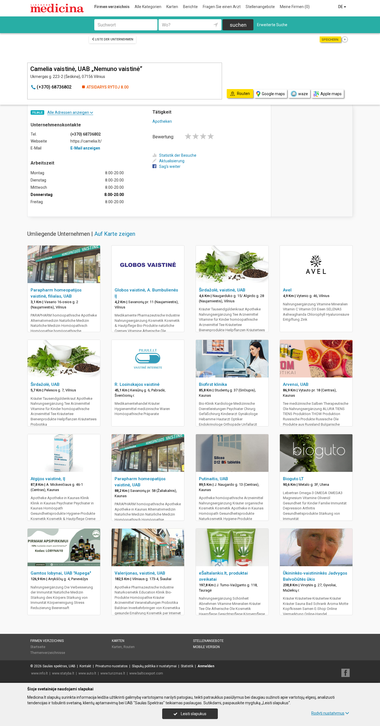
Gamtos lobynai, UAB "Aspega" (61, 573)
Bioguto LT (293, 478)
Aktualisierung (171, 161)
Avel (287, 290)
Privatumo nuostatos (111, 666)
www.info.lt (39, 673)
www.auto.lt (87, 673)
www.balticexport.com (146, 673)
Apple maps (331, 94)
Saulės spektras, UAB (59, 666)
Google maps (273, 94)
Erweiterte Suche (272, 25)
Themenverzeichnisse (47, 653)
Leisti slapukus (193, 714)
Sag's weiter (170, 166)
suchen (238, 25)
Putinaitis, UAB (213, 478)
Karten (172, 6)
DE (341, 6)
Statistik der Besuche (177, 155)
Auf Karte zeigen (114, 233)
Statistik (187, 666)
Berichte (190, 6)
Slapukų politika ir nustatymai (154, 666)
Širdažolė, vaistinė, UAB (222, 290)
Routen (129, 647)
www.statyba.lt (63, 673)
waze (303, 94)
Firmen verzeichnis (112, 6)
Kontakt (85, 666)
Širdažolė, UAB (45, 384)
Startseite (37, 647)
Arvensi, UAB (296, 384)
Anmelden (206, 666)
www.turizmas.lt (112, 673)
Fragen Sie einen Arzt (222, 6)
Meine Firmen (295, 6)
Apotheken (162, 121)
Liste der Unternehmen (114, 39)
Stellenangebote (260, 6)
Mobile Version (206, 647)
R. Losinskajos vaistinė (137, 384)
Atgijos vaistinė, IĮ (48, 478)
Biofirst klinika (213, 384)
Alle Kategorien (148, 6)
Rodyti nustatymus (327, 713)
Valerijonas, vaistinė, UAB (140, 573)
